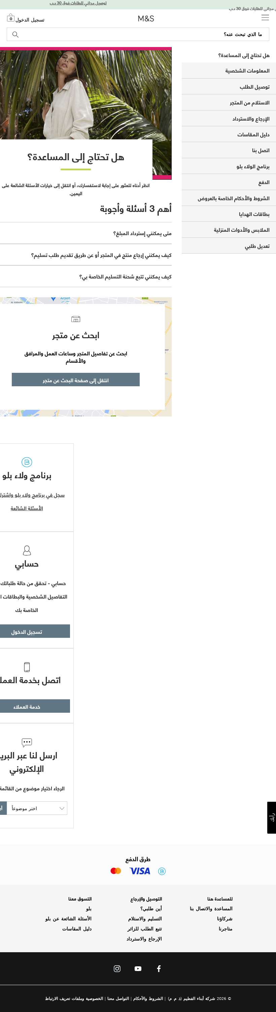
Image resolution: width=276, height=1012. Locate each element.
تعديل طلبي (257, 245)
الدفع (264, 181)
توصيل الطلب (255, 86)
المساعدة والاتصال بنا (211, 909)
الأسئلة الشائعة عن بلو (68, 919)
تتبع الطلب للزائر (145, 929)
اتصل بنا (261, 150)
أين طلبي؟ (151, 909)
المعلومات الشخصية (248, 70)
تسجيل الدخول (29, 19)
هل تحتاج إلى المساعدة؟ (244, 54)
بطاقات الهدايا (254, 213)
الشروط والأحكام (148, 998)
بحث (15, 34)
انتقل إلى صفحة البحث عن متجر (76, 380)
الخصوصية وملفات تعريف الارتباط (74, 998)
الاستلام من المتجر (250, 102)
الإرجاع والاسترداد (251, 118)
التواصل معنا (118, 998)
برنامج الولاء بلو (253, 166)
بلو (89, 909)
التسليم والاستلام (145, 919)
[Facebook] (158, 970)
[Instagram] (117, 970)
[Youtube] (138, 970)
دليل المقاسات (254, 134)
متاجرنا (226, 929)
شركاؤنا (225, 919)
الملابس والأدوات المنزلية (242, 229)
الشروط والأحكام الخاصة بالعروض (234, 198)
